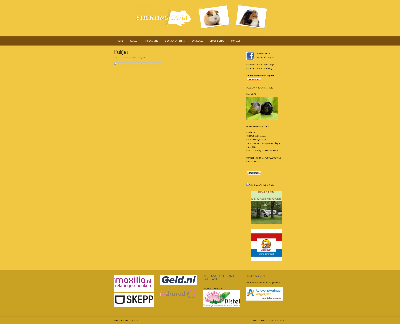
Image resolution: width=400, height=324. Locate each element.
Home (120, 40)
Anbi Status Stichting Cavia (261, 185)
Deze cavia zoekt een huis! (259, 87)
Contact (235, 40)
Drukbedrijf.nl (255, 276)
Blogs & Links (217, 40)
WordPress (281, 320)
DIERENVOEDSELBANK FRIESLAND (218, 277)
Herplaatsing (151, 40)
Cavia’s (133, 40)
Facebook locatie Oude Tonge (260, 64)
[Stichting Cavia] (200, 17)
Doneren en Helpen (175, 40)
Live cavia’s (197, 40)
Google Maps (260, 139)
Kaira (135, 320)
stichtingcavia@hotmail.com (266, 150)
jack (143, 57)
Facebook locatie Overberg (259, 68)
